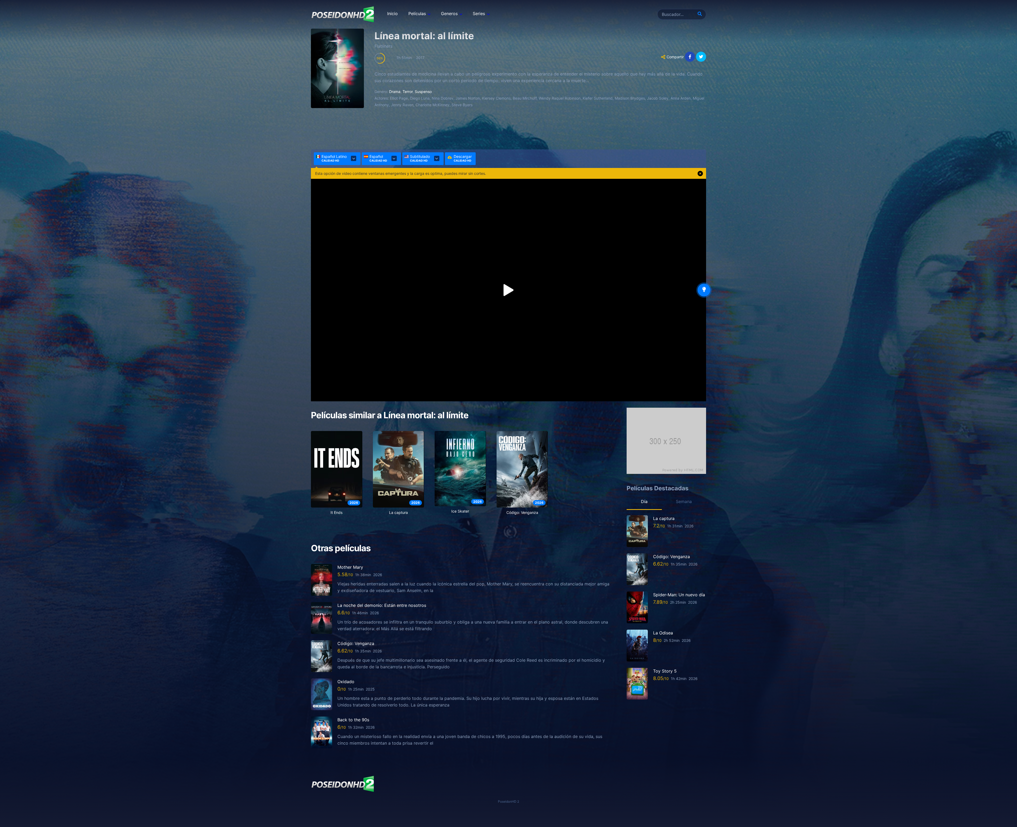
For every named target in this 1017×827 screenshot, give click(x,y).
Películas (417, 13)
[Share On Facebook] (690, 57)
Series (479, 13)
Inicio (392, 13)
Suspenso (423, 91)
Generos (449, 13)
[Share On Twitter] (701, 57)
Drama (394, 91)
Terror (408, 91)
